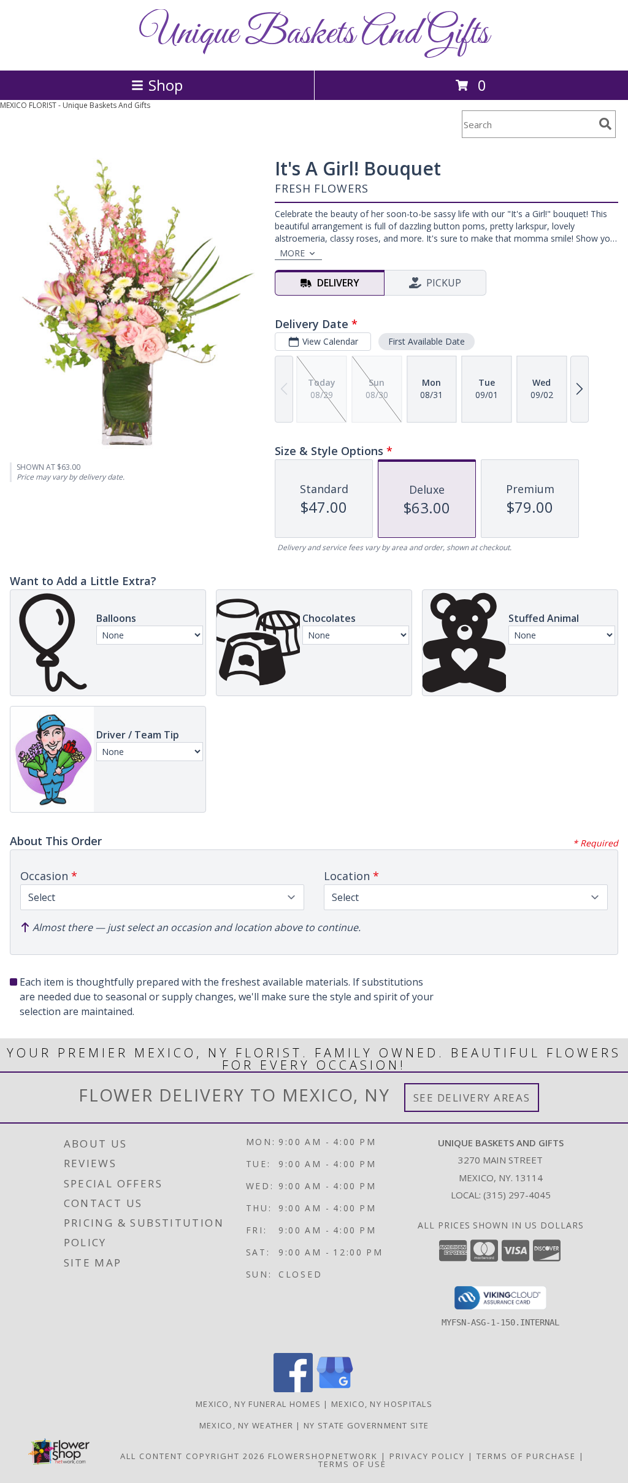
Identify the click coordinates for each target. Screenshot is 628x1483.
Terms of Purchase (526, 1456)
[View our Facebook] (293, 1389)
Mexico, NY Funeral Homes (258, 1403)
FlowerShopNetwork (323, 1456)
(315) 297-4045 (517, 1195)
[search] (605, 124)
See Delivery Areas (471, 1097)
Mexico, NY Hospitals (381, 1403)
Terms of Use (352, 1464)
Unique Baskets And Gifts (314, 34)
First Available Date (426, 341)
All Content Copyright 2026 (192, 1456)
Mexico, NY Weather (246, 1425)
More (292, 253)
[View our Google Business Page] (334, 1389)
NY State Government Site (366, 1425)
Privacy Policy (427, 1456)
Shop (165, 85)
